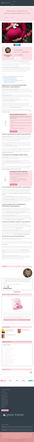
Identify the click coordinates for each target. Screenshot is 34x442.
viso (5, 364)
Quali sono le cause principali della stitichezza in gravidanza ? (13, 76)
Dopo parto (7, 354)
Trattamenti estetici (8, 362)
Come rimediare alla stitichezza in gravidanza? (10, 79)
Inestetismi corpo (8, 357)
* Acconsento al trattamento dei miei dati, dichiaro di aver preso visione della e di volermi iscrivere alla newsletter (16, 317)
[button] (12, 4)
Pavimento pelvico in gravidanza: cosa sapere (26, 330)
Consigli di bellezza (8, 349)
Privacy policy (7, 318)
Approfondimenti (7, 347)
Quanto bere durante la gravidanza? (9, 82)
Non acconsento (16, 440)
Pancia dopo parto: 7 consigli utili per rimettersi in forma (11, 335)
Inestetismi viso (7, 358)
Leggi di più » (7, 332)
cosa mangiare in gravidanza (10, 219)
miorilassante (7, 99)
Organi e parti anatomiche (9, 359)
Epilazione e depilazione (9, 355)
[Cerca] (31, 372)
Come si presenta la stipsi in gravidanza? (10, 77)
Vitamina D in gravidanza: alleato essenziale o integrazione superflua (10, 330)
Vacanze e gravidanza (8, 363)
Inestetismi (6, 356)
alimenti (6, 346)
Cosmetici (6, 350)
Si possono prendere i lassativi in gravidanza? (10, 81)
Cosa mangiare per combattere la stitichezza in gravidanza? (13, 80)
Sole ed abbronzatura (8, 361)
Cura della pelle (7, 351)
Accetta (10, 440)
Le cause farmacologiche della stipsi (9, 78)
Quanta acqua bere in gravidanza (7, 238)
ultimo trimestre (9, 145)
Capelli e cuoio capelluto (9, 348)
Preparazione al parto (8, 360)
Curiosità (6, 353)
